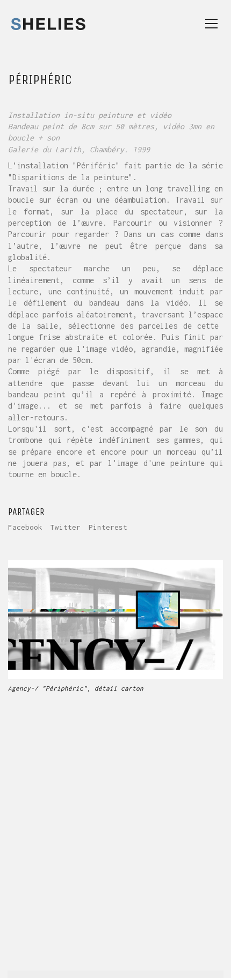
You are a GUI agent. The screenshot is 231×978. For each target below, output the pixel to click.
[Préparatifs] (163, 958)
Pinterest (108, 527)
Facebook (25, 527)
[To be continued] (211, 958)
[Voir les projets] (187, 958)
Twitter (65, 527)
